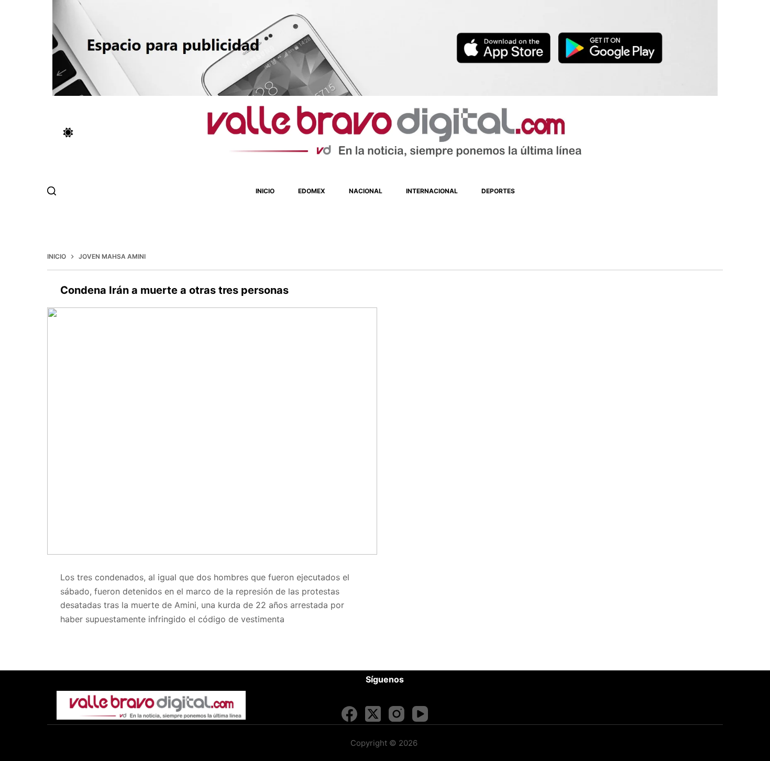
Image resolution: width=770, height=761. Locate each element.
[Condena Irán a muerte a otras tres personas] (212, 431)
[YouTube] (420, 714)
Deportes (498, 191)
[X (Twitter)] (373, 714)
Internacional (432, 191)
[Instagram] (396, 714)
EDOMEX (311, 191)
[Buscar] (51, 190)
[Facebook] (349, 714)
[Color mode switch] (68, 132)
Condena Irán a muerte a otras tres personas (174, 290)
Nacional (365, 191)
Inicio (265, 191)
